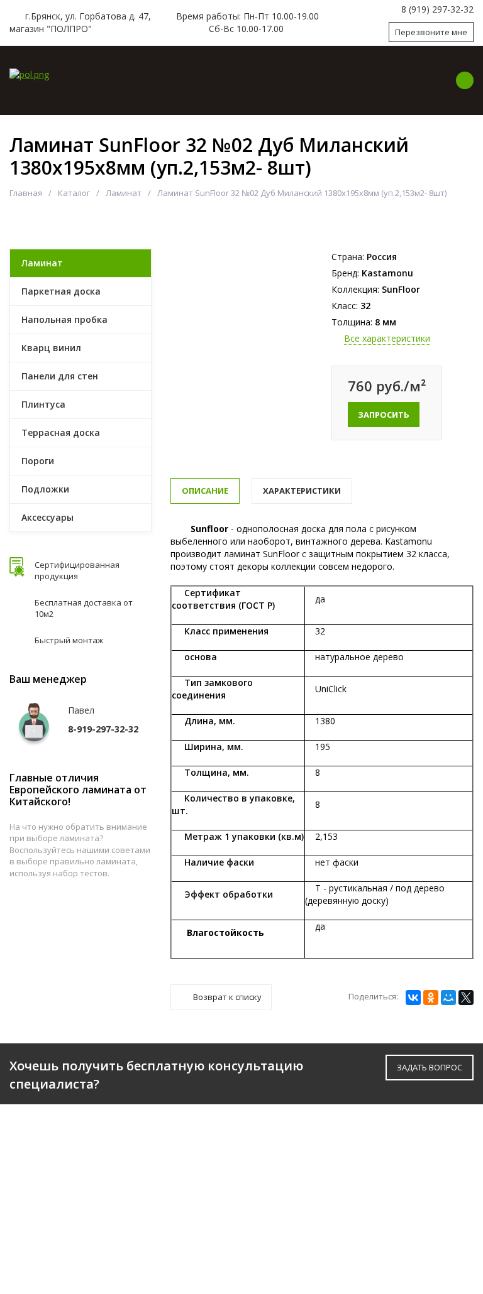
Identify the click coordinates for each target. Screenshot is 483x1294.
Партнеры (33, 1159)
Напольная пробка (64, 319)
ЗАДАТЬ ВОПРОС (429, 1067)
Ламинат (124, 192)
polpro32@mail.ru (383, 1193)
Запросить (383, 414)
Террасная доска (60, 432)
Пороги (37, 461)
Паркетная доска (61, 291)
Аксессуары (47, 517)
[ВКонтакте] (413, 997)
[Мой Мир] (448, 997)
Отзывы (29, 1201)
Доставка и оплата (367, 80)
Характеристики (302, 490)
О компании (40, 1138)
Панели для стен (59, 376)
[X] (466, 997)
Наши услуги (203, 1180)
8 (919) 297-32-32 (437, 9)
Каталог (258, 80)
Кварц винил (51, 348)
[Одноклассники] (430, 997)
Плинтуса (43, 404)
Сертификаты (44, 1180)
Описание (205, 490)
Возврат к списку (227, 997)
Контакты (195, 1201)
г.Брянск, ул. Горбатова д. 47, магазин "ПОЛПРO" (80, 22)
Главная (191, 80)
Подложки (45, 489)
